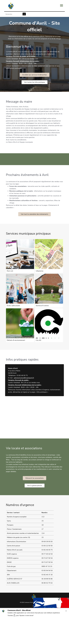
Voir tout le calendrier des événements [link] (34, 214)
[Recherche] (24, 14)
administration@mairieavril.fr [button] (24, 378)
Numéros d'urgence (20, 505)
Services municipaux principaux (28, 233)
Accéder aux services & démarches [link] (34, 75)
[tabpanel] (34, 59)
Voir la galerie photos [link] (34, 485)
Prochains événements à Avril (27, 175)
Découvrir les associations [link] (34, 478)
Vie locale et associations (24, 448)
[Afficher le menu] (61, 5)
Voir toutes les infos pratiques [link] (34, 82)
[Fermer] (68, 599)
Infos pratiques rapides (22, 359)
